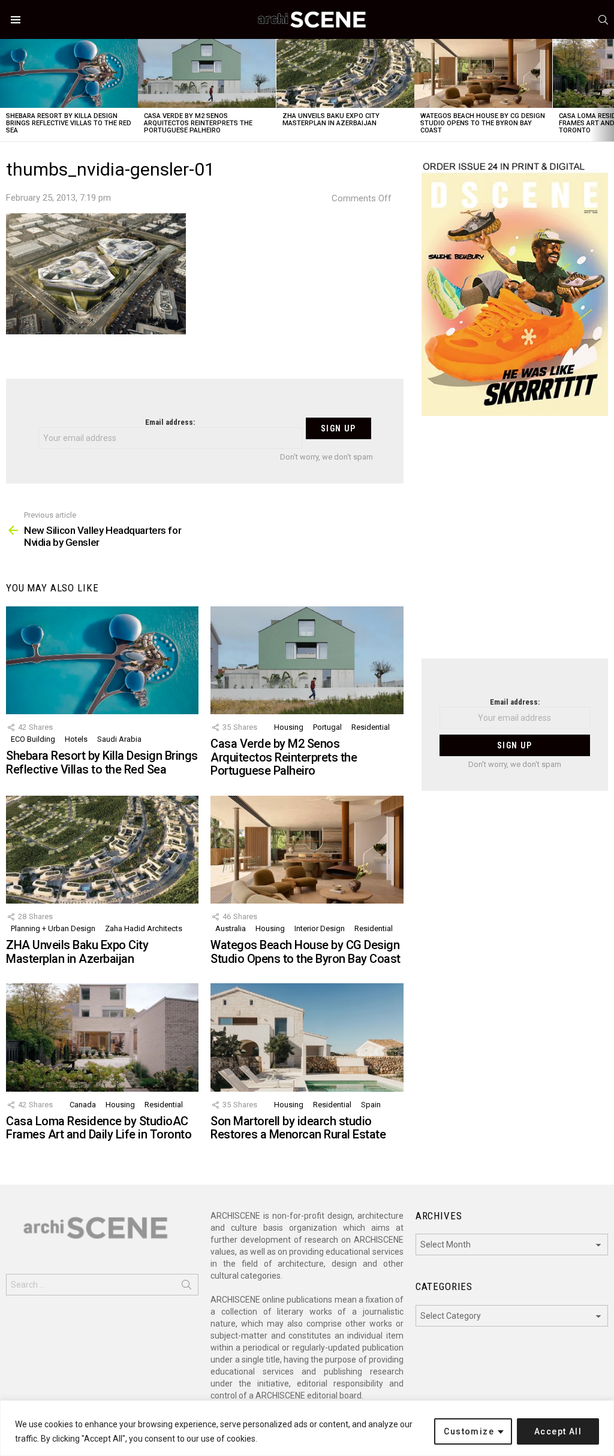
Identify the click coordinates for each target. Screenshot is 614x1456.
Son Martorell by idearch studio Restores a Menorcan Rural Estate (298, 1128)
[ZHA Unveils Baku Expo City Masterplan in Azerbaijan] (345, 73)
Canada (83, 1104)
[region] (307, 1428)
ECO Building (33, 739)
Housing (288, 727)
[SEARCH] (603, 19)
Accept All (558, 1431)
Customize (469, 1431)
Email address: (170, 422)
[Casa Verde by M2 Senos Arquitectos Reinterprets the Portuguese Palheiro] (207, 73)
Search (186, 1287)
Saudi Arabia (119, 739)
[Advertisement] (515, 545)
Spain (371, 1104)
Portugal (327, 727)
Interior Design (319, 928)
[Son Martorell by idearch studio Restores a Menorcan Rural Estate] (306, 1037)
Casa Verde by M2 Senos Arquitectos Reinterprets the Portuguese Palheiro (198, 123)
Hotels (76, 739)
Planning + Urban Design (53, 928)
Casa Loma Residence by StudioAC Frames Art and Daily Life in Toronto (98, 1128)
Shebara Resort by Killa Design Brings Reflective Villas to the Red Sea (68, 123)
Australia (230, 928)
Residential (370, 727)
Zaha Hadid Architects (143, 928)
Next (608, 90)
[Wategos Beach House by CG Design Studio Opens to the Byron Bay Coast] (483, 73)
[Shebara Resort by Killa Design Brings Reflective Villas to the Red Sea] (69, 73)
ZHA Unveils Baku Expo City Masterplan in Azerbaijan (331, 119)
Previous (6, 90)
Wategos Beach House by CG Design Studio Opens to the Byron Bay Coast (482, 123)
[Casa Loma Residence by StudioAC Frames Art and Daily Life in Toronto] (102, 1037)
